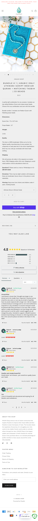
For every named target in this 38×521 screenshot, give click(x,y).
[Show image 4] (14, 74)
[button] (32, 322)
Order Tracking (6, 453)
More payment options (19, 212)
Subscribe (9, 485)
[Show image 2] (10, 74)
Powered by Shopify (19, 501)
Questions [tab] (17, 278)
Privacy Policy (6, 456)
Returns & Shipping (7, 459)
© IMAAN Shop (19, 498)
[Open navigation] (3, 10)
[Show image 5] (16, 74)
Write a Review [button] (19, 268)
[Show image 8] (21, 74)
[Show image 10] (25, 74)
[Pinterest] (11, 443)
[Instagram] (7, 443)
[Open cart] (35, 11)
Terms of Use (6, 462)
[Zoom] (34, 20)
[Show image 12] (29, 74)
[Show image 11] (27, 74)
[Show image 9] (23, 74)
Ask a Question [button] (19, 272)
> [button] (25, 407)
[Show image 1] (8, 74)
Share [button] (5, 322)
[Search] (32, 11)
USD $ (18, 494)
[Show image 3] (12, 74)
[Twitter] (3, 443)
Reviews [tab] (4, 278)
